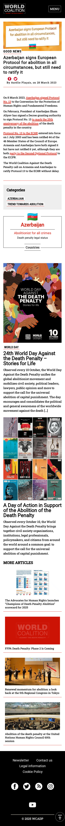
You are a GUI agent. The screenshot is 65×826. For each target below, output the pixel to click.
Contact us (44, 760)
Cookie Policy (32, 772)
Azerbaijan (16, 198)
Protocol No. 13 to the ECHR (20, 133)
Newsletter (21, 760)
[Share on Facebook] (9, 79)
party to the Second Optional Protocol (33, 153)
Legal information (32, 766)
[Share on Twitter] (15, 79)
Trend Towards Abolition (25, 204)
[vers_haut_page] (60, 817)
